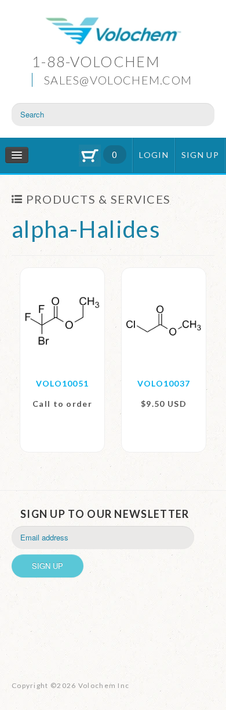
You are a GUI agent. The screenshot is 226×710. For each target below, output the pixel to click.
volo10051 (62, 383)
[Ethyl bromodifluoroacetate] (62, 319)
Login (154, 155)
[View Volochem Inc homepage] (113, 32)
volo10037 (164, 383)
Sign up (200, 155)
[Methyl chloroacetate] (163, 319)
